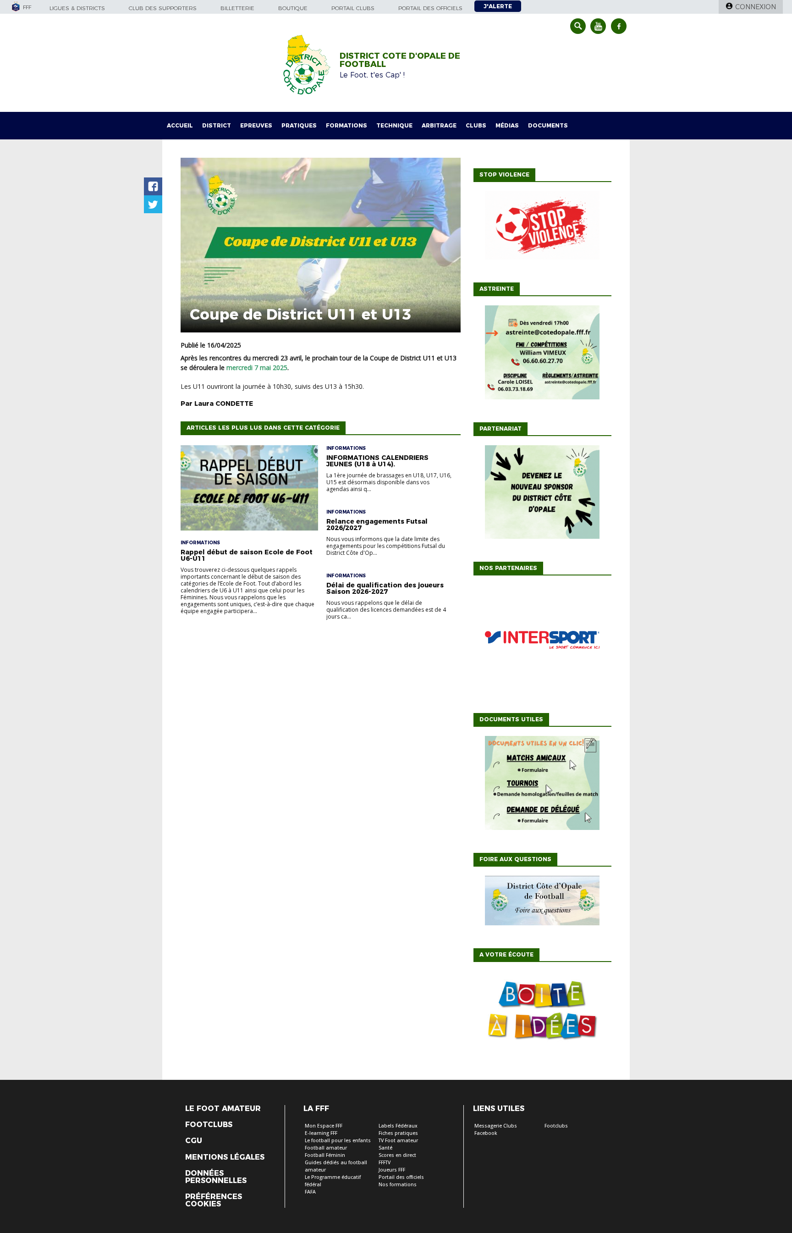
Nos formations (398, 1185)
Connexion (755, 7)
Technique (394, 125)
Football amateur (326, 1148)
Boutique (293, 8)
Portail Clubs (352, 8)
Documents (548, 125)
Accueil (180, 125)
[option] (542, 642)
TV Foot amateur (398, 1141)
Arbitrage (439, 125)
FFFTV (384, 1163)
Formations (346, 125)
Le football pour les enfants (338, 1141)
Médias (507, 125)
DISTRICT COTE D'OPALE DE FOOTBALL (400, 60)
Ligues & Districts (77, 8)
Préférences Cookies (213, 1200)
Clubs (476, 125)
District (216, 125)
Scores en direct (397, 1155)
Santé (385, 1148)
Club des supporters (163, 8)
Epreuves (256, 125)
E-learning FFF (321, 1133)
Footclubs (208, 1124)
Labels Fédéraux (398, 1126)
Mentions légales (224, 1157)
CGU (193, 1141)
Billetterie (237, 8)
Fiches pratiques (398, 1133)
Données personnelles (216, 1177)
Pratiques (299, 125)
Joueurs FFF (392, 1170)
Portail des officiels (430, 8)
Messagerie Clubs (495, 1126)
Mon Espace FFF (323, 1126)
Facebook (485, 1133)
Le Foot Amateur (223, 1108)
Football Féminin (325, 1155)
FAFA (310, 1192)
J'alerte (498, 6)
